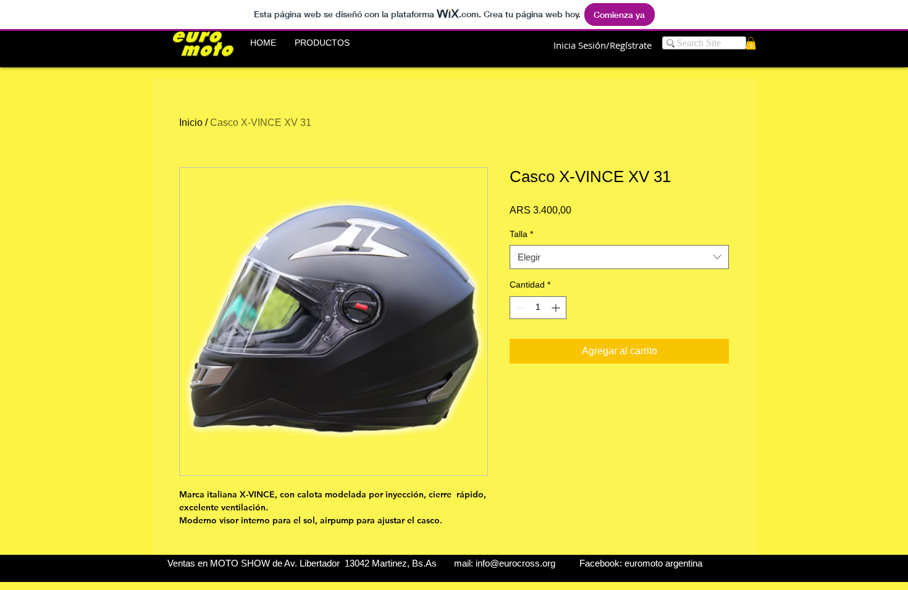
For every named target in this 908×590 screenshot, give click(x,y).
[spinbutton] (538, 307)
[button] (322, 42)
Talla (521, 234)
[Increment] (557, 307)
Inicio (191, 122)
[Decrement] (519, 307)
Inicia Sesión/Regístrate (602, 45)
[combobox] (619, 257)
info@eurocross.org (515, 563)
